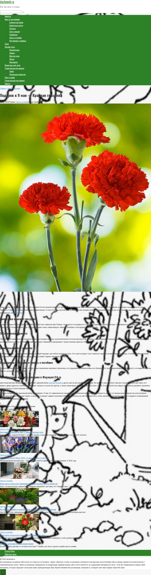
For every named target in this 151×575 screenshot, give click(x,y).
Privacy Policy (10, 551)
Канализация (14, 50)
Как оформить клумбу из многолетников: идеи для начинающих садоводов (28, 509)
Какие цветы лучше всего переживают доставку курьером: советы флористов (29, 483)
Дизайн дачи (10, 47)
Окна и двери (10, 77)
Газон (7, 43)
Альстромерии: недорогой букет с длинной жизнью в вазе (21, 432)
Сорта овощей (14, 31)
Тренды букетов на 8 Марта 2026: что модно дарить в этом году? (24, 458)
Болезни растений (16, 22)
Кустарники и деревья (17, 40)
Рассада (12, 28)
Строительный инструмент (15, 80)
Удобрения (13, 34)
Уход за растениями (12, 19)
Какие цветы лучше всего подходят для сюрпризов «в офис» (23, 535)
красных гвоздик (55, 383)
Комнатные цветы (16, 25)
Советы (7, 83)
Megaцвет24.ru (16, 313)
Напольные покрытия (17, 74)
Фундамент (13, 62)
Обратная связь (11, 554)
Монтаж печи (14, 56)
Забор (11, 71)
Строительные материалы (14, 68)
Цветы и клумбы (15, 37)
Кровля (12, 53)
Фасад (11, 59)
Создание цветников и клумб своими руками (16, 543)
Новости (8, 16)
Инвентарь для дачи (12, 65)
